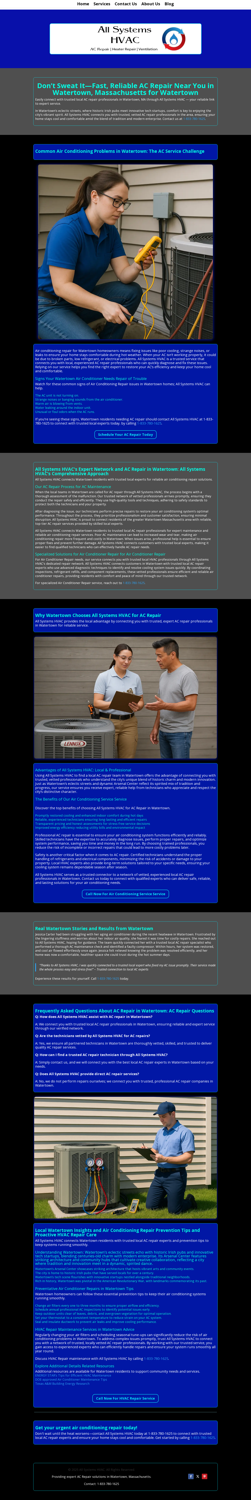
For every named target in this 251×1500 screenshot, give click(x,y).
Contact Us (126, 4)
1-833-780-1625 (194, 119)
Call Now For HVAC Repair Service (125, 1398)
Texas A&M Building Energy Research (62, 1383)
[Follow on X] (197, 1476)
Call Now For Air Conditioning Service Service (125, 894)
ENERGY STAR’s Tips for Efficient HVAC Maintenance (73, 1375)
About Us (150, 4)
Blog (169, 4)
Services (102, 4)
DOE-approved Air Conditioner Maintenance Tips (71, 1379)
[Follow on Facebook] (191, 1476)
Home (83, 4)
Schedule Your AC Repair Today (125, 434)
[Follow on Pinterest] (204, 1476)
